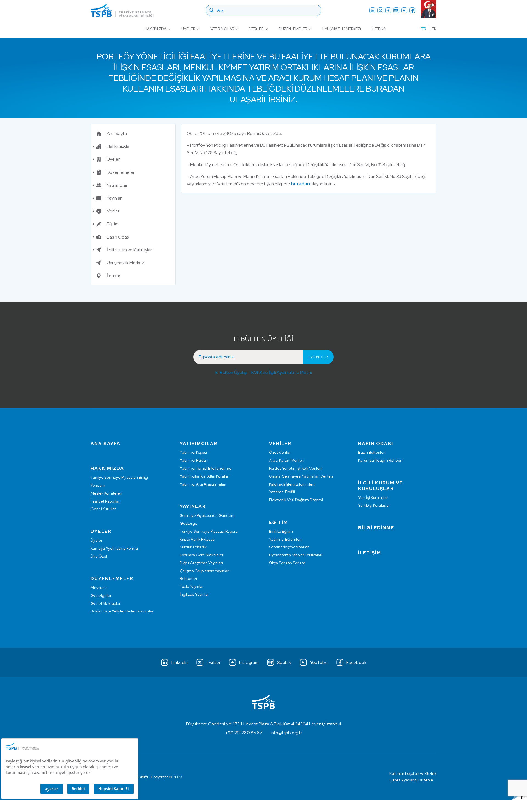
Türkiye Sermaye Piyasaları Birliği (119, 477)
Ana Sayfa (117, 133)
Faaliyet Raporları (105, 501)
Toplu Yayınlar (192, 586)
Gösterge (188, 523)
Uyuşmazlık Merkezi (341, 29)
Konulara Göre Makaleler (201, 554)
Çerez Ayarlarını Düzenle (411, 780)
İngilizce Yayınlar (194, 594)
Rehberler (188, 578)
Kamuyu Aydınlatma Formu (114, 548)
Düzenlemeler (293, 29)
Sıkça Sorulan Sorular (287, 562)
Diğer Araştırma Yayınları (201, 562)
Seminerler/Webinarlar (289, 546)
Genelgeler (101, 595)
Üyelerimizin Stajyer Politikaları (295, 554)
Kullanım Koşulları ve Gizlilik (412, 773)
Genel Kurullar (103, 508)
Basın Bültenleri (372, 452)
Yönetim (98, 485)
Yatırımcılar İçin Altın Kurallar (204, 476)
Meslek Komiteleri (106, 493)
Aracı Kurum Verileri (286, 460)
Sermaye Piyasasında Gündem (207, 515)
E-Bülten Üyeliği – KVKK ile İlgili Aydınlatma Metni (263, 372)
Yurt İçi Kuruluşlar (373, 497)
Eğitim (113, 224)
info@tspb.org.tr (286, 733)
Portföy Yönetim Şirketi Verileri (295, 468)
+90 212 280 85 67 (243, 733)
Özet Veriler (280, 452)
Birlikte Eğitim (281, 531)
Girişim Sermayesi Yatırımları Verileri (301, 476)
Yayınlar (114, 198)
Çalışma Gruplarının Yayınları (204, 570)
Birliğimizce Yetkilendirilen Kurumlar (122, 611)
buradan (300, 184)
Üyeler (188, 29)
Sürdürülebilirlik (193, 546)
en (434, 29)
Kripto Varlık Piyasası (197, 539)
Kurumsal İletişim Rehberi (380, 460)
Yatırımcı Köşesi (193, 452)
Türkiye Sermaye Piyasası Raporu (209, 531)
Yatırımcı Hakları (194, 460)
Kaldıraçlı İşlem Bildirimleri (292, 484)
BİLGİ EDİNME (376, 528)
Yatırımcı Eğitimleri (285, 539)
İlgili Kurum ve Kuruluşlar (129, 250)
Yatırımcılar (222, 29)
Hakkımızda (155, 29)
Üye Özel (99, 556)
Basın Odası (118, 237)
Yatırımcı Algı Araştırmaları (203, 484)
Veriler (256, 29)
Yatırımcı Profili (282, 491)
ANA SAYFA (105, 444)
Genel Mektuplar (105, 603)
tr (423, 29)
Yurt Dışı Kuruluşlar (374, 505)
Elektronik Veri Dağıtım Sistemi (296, 499)
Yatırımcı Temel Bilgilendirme (206, 468)
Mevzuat (98, 587)
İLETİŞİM (369, 553)
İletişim (379, 29)
